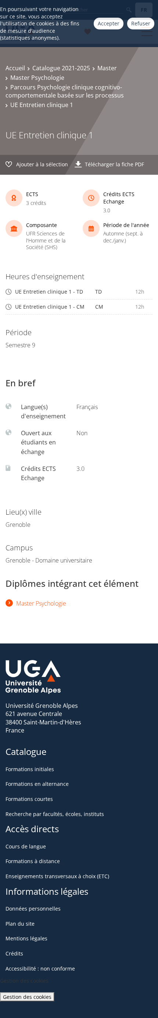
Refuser (140, 23)
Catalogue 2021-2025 (61, 68)
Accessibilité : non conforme (40, 968)
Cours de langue (26, 846)
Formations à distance (33, 861)
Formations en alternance (37, 783)
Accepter (108, 23)
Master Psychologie (37, 78)
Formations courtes (29, 798)
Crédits (14, 953)
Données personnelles (33, 908)
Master (107, 68)
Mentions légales (26, 938)
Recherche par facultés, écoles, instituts (55, 814)
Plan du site (20, 923)
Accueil (15, 68)
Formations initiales (30, 769)
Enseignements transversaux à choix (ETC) (57, 876)
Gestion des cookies (27, 996)
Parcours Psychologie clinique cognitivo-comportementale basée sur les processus (65, 91)
